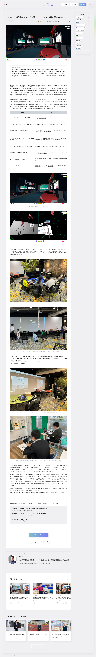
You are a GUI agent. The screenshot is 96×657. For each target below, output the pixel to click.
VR (51, 21)
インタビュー (79, 17)
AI (77, 35)
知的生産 (79, 19)
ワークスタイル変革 (81, 27)
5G (53, 21)
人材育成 (79, 48)
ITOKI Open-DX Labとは (82, 52)
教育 (65, 21)
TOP (39, 647)
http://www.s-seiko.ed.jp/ (19, 521)
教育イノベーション (59, 21)
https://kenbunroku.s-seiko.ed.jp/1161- (22, 510)
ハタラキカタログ (80, 30)
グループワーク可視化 (60, 603)
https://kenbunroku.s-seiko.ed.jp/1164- (22, 515)
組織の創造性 (80, 45)
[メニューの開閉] (90, 4)
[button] (65, 579)
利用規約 (91, 655)
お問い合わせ (82, 4)
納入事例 (65, 4)
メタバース (48, 21)
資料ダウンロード (74, 4)
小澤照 (69, 21)
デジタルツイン (23, 602)
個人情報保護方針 (85, 655)
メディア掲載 (79, 38)
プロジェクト (79, 32)
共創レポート (41, 21)
